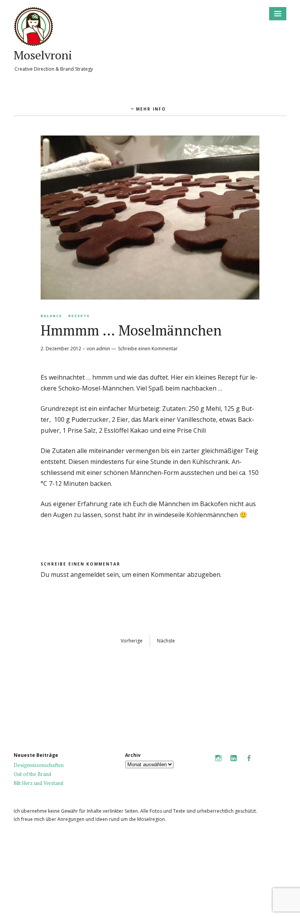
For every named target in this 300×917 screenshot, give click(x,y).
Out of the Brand (32, 774)
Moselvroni (43, 55)
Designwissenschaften (39, 765)
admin (103, 348)
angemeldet (87, 574)
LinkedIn (233, 763)
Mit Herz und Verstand (38, 783)
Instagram (218, 763)
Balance (51, 315)
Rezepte (79, 315)
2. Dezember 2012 (61, 348)
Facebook (249, 763)
